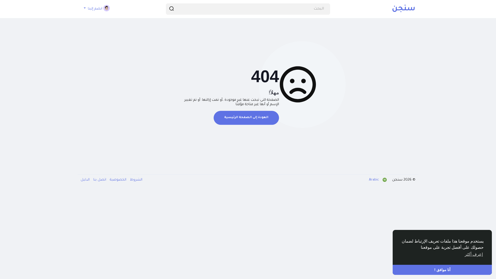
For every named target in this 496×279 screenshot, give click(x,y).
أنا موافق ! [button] (442, 270)
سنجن (403, 9)
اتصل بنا (99, 180)
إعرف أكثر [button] (474, 254)
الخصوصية (117, 180)
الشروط (135, 180)
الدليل (85, 180)
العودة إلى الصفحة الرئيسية (246, 117)
